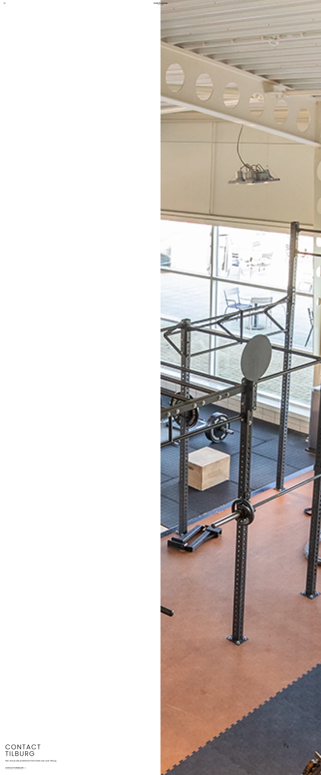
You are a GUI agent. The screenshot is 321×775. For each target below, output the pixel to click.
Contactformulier (14, 768)
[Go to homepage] (160, 4)
